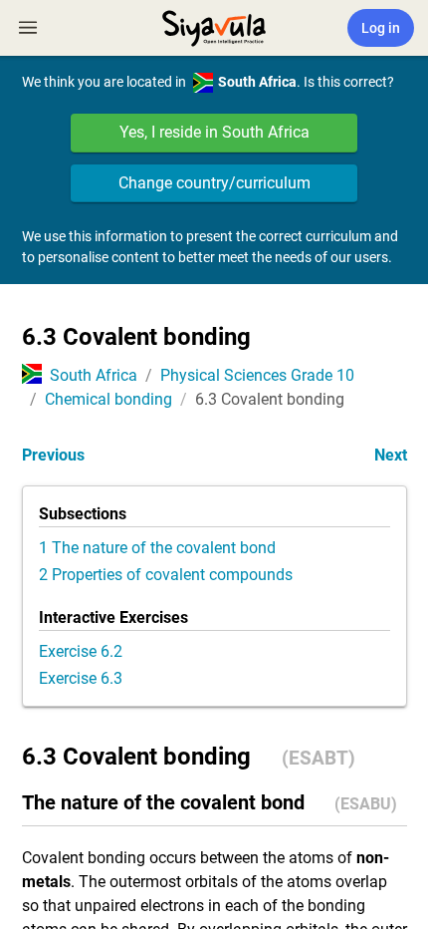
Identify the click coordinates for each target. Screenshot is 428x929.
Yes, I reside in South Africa (214, 132)
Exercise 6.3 (80, 678)
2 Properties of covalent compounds (166, 574)
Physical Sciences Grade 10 (257, 375)
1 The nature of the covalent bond (157, 547)
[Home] (214, 26)
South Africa (93, 375)
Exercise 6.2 (80, 651)
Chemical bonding (108, 399)
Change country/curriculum (214, 182)
